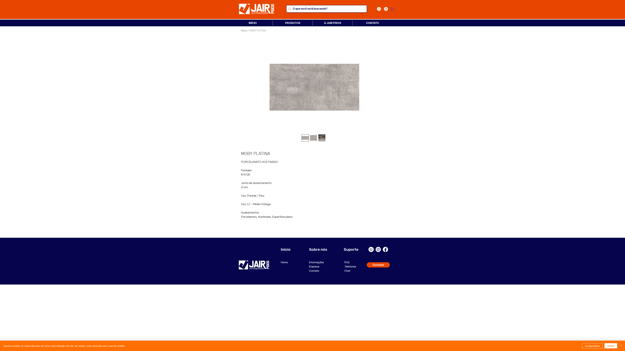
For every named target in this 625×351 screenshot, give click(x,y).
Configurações (592, 345)
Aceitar (610, 345)
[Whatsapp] (379, 9)
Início (244, 30)
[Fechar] (621, 345)
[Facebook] (385, 249)
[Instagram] (386, 9)
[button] (392, 9)
